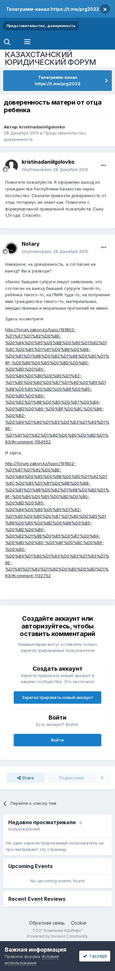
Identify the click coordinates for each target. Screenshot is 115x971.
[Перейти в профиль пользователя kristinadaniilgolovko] (11, 166)
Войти (57, 739)
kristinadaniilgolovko (42, 126)
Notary (31, 244)
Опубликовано (55, 169)
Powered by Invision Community (57, 936)
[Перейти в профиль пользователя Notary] (11, 248)
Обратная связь (47, 923)
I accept (97, 956)
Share (27, 777)
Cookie (78, 923)
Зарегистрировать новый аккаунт (57, 697)
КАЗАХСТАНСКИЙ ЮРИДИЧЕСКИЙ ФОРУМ (50, 58)
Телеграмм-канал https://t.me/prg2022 (52, 9)
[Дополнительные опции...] (103, 165)
